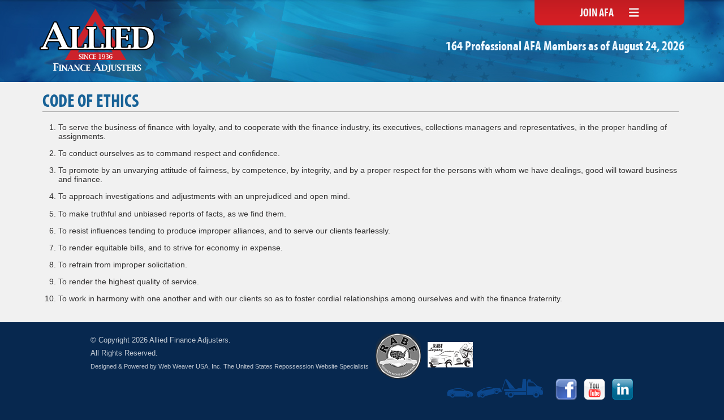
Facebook (566, 389)
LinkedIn (623, 389)
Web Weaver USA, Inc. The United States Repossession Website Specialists (263, 366)
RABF (398, 356)
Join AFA (597, 13)
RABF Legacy (450, 354)
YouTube (594, 389)
